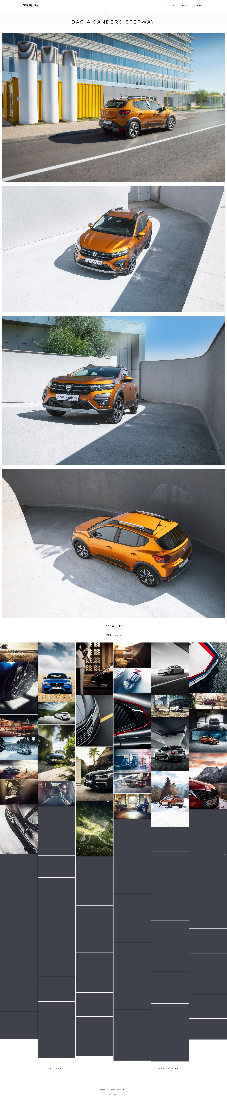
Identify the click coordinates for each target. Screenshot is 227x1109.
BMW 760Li (94, 773)
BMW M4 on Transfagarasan (132, 831)
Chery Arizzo (132, 1049)
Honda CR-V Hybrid (169, 1068)
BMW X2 (207, 891)
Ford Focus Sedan (56, 964)
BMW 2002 (132, 806)
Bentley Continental (132, 783)
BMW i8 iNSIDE (132, 761)
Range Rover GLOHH (170, 744)
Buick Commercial (208, 872)
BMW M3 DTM (132, 680)
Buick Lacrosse (57, 889)
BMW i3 (170, 706)
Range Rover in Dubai (170, 873)
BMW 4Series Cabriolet (94, 828)
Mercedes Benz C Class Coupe (57, 831)
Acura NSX (132, 998)
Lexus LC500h (18, 1025)
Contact (199, 6)
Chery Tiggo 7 (55, 1068)
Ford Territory (94, 979)
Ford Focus (170, 908)
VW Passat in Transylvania (56, 752)
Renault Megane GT (94, 940)
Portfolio (170, 6)
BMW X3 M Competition (94, 1036)
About (185, 6)
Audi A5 (19, 829)
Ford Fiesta (132, 918)
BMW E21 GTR (208, 667)
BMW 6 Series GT (132, 974)
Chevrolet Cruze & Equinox (132, 953)
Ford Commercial (208, 916)
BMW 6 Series (170, 839)
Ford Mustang (18, 983)
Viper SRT (132, 721)
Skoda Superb (132, 655)
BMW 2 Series (208, 700)
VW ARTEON (94, 721)
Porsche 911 (18, 865)
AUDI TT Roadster (18, 652)
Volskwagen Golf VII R (19, 688)
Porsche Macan (208, 974)
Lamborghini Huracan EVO (170, 1032)
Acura (208, 1006)
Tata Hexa (94, 881)
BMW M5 (56, 672)
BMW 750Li (208, 837)
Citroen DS (94, 669)
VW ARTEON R (132, 868)
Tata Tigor (208, 741)
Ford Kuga (94, 959)
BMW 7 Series (18, 792)
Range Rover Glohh (56, 927)
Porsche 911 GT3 (170, 668)
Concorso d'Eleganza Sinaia (57, 1030)
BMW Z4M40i (56, 989)
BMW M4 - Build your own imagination (18, 769)
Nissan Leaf (94, 917)
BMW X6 (56, 866)
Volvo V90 (18, 748)
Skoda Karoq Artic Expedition (208, 781)
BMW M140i (18, 726)
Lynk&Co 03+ (132, 1023)
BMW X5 (56, 793)
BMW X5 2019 (170, 959)
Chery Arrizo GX (207, 1029)
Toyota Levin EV (170, 987)
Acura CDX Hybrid (94, 1004)
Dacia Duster (170, 799)
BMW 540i (207, 719)
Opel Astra (56, 713)
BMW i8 (19, 905)
